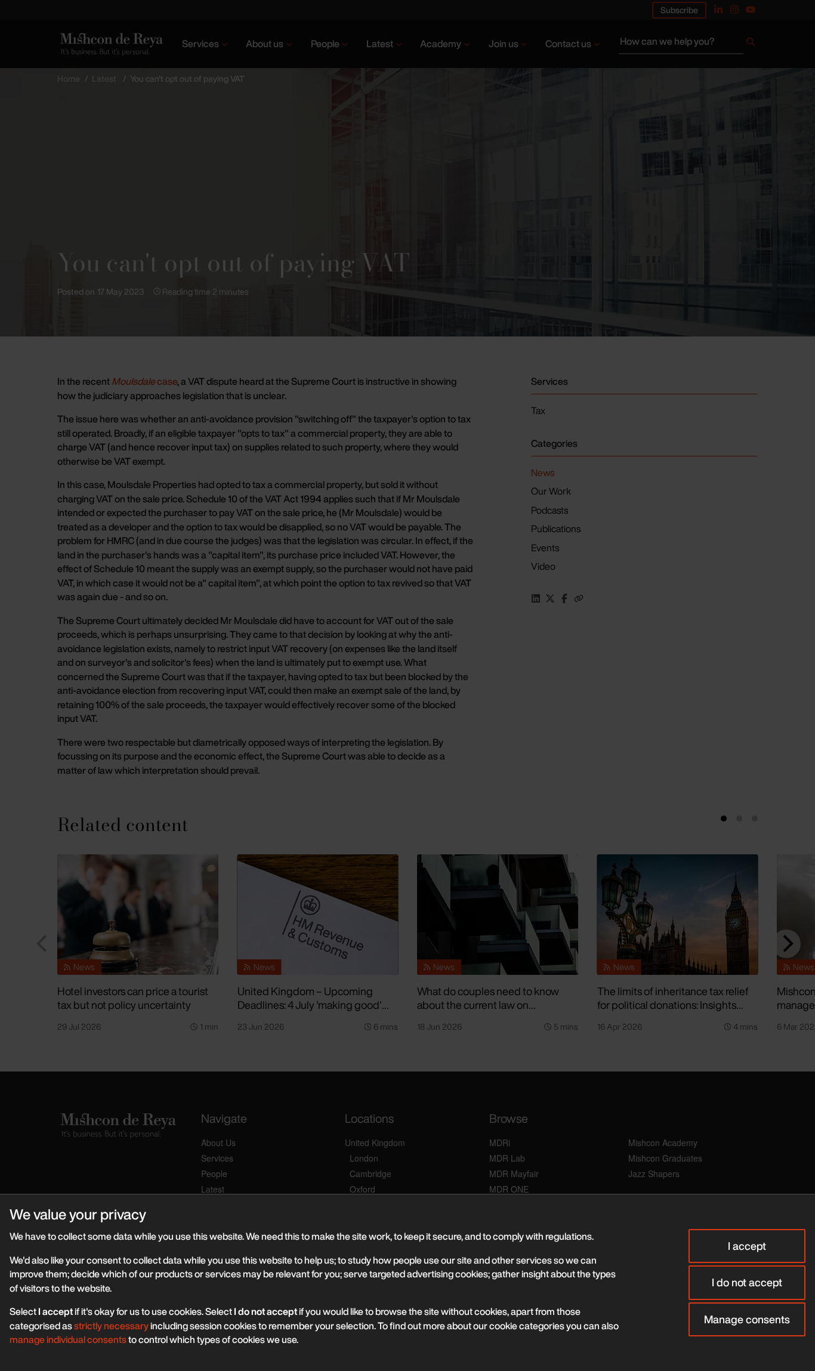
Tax (538, 410)
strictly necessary (111, 1325)
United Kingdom (375, 1142)
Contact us (568, 43)
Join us (503, 43)
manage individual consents (68, 1339)
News (542, 472)
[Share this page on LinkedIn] (536, 598)
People (325, 43)
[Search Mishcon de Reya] (688, 44)
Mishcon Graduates (665, 1158)
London (364, 1158)
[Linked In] (718, 9)
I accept (747, 1245)
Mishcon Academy (662, 1142)
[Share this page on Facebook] (564, 598)
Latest (379, 43)
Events (545, 548)
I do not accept (747, 1282)
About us (264, 43)
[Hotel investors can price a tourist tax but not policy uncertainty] (137, 914)
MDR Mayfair (514, 1173)
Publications (556, 528)
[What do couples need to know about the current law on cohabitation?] (497, 914)
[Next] (786, 944)
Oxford (362, 1189)
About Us (218, 1142)
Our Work (551, 491)
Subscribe (679, 10)
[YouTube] (750, 9)
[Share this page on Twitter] (550, 598)
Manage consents (747, 1319)
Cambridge (370, 1173)
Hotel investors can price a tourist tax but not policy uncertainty (132, 997)
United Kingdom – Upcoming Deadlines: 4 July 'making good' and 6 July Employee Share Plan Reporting (310, 1011)
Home (68, 78)
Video (543, 566)
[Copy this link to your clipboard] (579, 598)
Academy (440, 43)
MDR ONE (509, 1189)
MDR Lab (507, 1158)
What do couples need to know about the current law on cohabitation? (488, 1004)
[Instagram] (734, 9)
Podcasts (549, 510)
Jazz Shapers (654, 1173)
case (144, 381)
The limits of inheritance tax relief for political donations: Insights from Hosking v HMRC (673, 1004)
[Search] (750, 44)
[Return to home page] (110, 44)
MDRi (499, 1142)
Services (200, 43)
